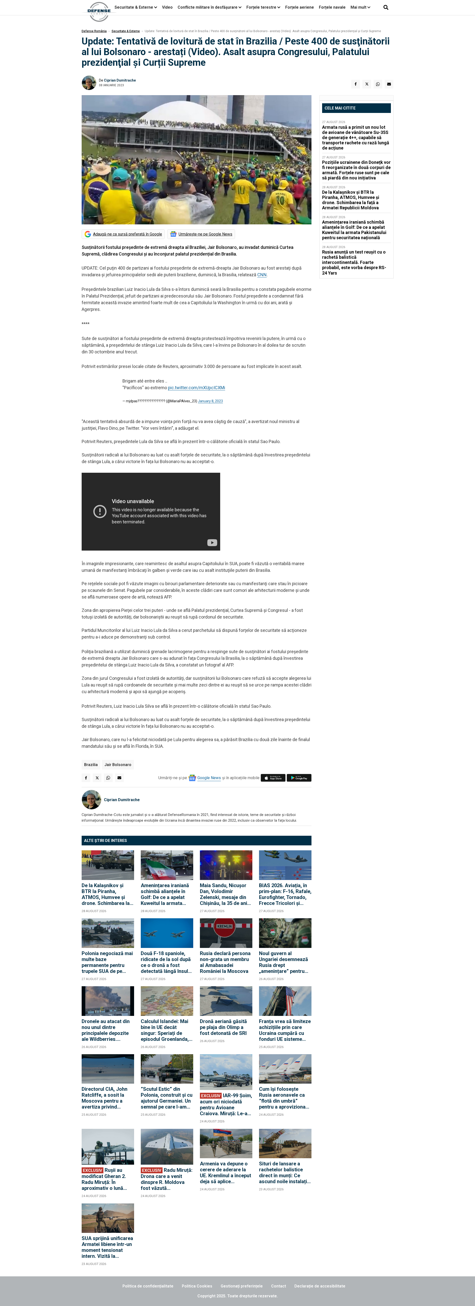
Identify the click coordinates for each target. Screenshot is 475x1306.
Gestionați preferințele (242, 1286)
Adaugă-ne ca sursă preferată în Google (127, 234)
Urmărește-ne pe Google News (205, 234)
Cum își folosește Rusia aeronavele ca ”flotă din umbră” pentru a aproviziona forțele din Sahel (282, 1098)
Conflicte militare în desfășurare (208, 7)
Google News (209, 777)
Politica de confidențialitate (147, 1286)
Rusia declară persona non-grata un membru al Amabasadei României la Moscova (225, 962)
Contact (278, 1286)
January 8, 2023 (210, 401)
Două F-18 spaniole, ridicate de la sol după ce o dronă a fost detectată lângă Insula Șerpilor (166, 962)
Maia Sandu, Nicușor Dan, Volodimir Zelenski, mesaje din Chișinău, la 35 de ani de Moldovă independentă (223, 894)
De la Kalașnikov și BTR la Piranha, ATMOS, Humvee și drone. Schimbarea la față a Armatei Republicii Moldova (106, 894)
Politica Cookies (197, 1286)
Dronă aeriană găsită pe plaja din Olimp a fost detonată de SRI (223, 1027)
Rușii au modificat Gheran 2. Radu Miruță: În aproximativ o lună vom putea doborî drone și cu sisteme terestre (104, 1179)
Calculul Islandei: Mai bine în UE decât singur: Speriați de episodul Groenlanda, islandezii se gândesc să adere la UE (165, 1030)
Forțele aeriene (299, 7)
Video (167, 7)
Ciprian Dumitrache (120, 80)
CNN (262, 274)
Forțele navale (332, 7)
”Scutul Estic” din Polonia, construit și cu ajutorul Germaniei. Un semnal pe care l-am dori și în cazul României (166, 1098)
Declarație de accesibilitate (319, 1286)
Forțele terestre (261, 7)
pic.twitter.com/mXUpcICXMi (196, 387)
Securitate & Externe (134, 7)
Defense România (94, 31)
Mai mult (359, 7)
